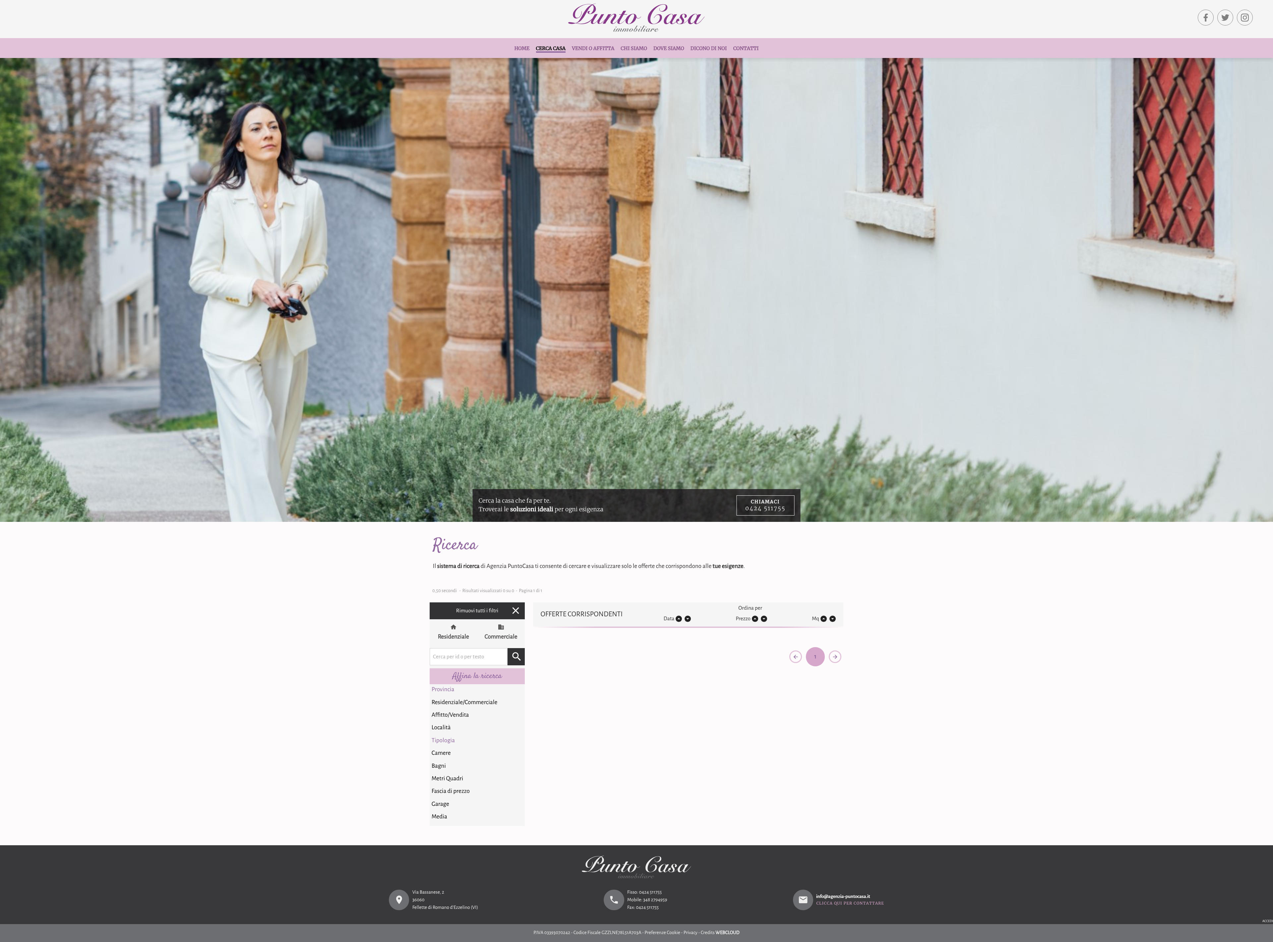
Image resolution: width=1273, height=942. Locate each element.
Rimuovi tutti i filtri (488, 610)
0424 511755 (650, 892)
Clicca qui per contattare (850, 904)
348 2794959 (655, 900)
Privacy (690, 932)
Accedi (1267, 921)
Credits (708, 932)
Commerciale (501, 637)
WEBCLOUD (727, 932)
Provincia (443, 689)
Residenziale (453, 637)
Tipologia (443, 740)
